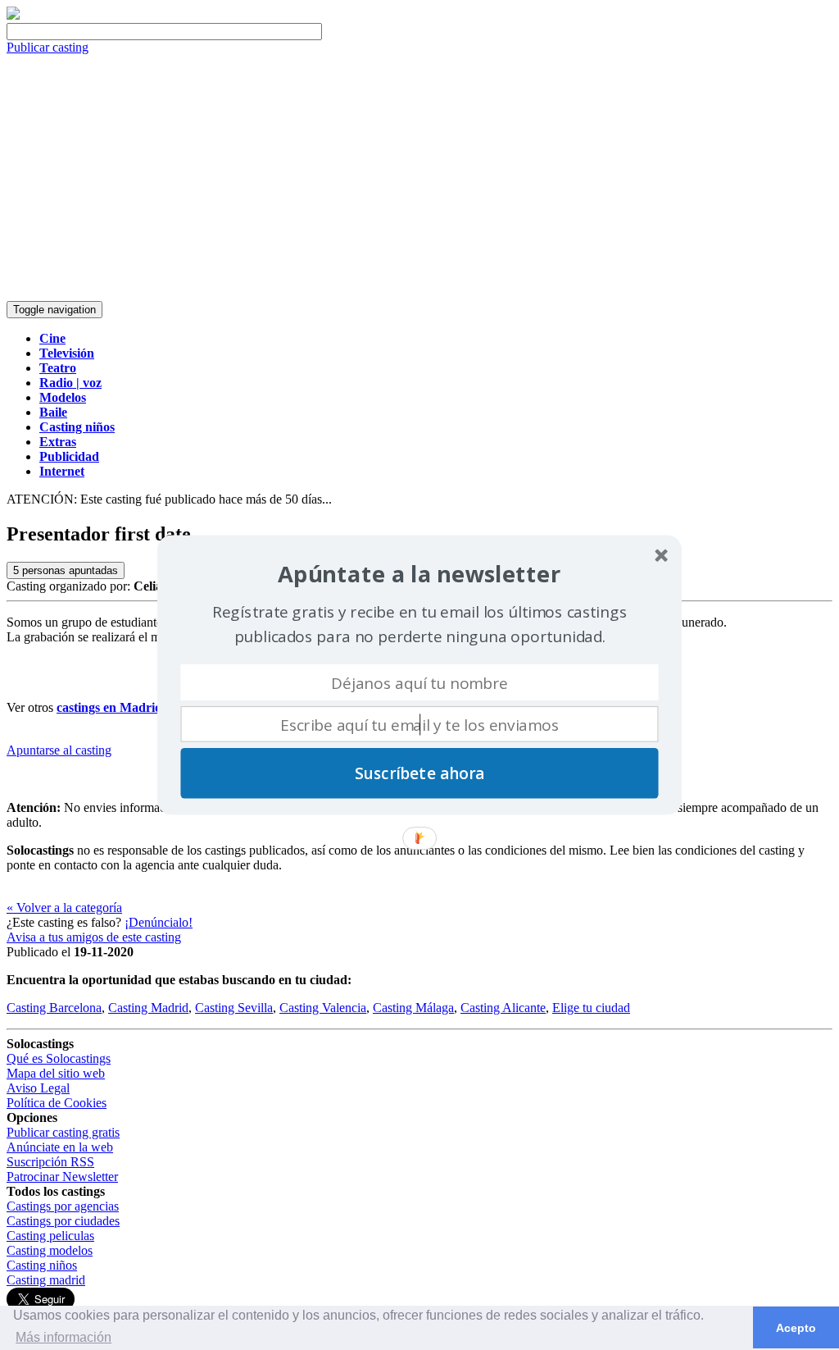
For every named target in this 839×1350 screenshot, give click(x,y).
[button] (419, 575)
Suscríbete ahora (419, 773)
